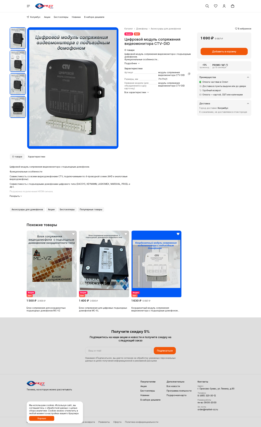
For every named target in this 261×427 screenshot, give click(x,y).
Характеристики (36, 156)
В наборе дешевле (94, 17)
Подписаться (165, 350)
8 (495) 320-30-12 (207, 395)
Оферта (117, 422)
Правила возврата (85, 422)
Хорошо (41, 418)
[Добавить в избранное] (73, 234)
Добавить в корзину (224, 51)
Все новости (173, 386)
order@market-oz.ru (208, 409)
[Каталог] (28, 6)
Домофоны (142, 28)
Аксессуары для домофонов (166, 28)
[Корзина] (232, 6)
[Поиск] (207, 6)
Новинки (76, 17)
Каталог (128, 28)
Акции (47, 17)
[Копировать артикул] (189, 74)
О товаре (17, 156)
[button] (216, 6)
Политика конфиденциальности (141, 422)
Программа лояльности (179, 390)
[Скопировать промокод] (227, 65)
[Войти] (224, 6)
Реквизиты (104, 422)
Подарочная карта (176, 395)
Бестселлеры (61, 17)
